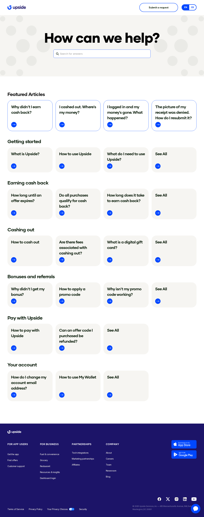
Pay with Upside (24, 318)
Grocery (44, 460)
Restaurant (45, 466)
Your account (22, 364)
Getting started (24, 141)
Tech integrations (80, 452)
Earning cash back (27, 183)
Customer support (16, 466)
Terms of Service (15, 509)
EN (185, 7)
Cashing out (20, 229)
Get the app (13, 454)
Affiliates (76, 464)
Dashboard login (48, 478)
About (109, 452)
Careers (110, 458)
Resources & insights (50, 472)
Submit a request (159, 7)
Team (108, 464)
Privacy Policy (35, 509)
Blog (108, 476)
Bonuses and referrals (31, 276)
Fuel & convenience (49, 454)
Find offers (12, 460)
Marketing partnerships (83, 458)
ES (192, 7)
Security (83, 509)
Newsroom (111, 470)
